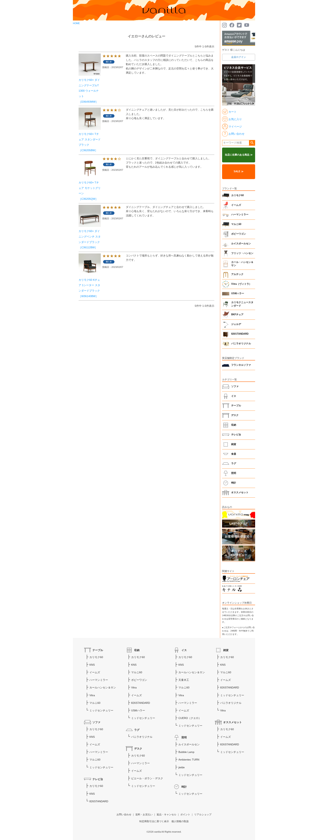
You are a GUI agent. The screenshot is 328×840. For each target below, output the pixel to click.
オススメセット (239, 492)
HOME (76, 23)
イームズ (236, 205)
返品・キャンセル (166, 814)
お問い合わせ (124, 814)
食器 (233, 454)
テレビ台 (236, 434)
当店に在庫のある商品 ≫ (239, 154)
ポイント (185, 814)
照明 (233, 473)
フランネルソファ (241, 365)
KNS (92, 664)
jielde (181, 767)
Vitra (92, 695)
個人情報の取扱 (180, 821)
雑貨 (233, 444)
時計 (233, 482)
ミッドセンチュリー (101, 710)
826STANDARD (239, 334)
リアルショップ (202, 814)
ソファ (235, 386)
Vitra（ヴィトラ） (241, 284)
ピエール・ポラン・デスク (147, 778)
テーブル (236, 405)
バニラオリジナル (241, 343)
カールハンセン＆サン (102, 687)
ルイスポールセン (241, 243)
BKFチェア (237, 314)
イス (233, 396)
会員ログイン (238, 57)
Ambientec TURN (188, 759)
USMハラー (237, 293)
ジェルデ (236, 324)
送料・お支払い (144, 814)
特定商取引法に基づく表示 (154, 821)
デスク (235, 415)
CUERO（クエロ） (189, 718)
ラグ (233, 463)
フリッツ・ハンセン (242, 253)
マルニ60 (236, 224)
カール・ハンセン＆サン (242, 264)
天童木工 (183, 679)
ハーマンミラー (239, 214)
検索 (252, 143)
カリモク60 (237, 195)
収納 (233, 425)
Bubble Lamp (186, 751)
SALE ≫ (239, 171)
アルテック (237, 274)
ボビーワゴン (238, 234)
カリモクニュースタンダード (242, 304)
